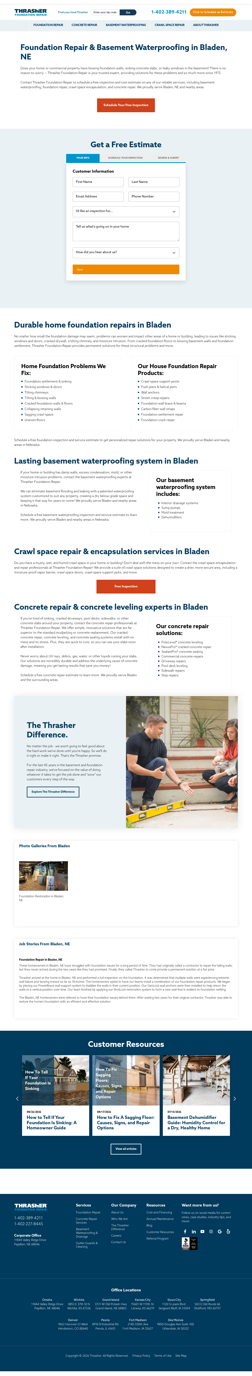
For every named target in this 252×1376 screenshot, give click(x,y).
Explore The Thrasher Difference (53, 792)
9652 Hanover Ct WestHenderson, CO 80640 (73, 1324)
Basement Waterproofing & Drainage (87, 1233)
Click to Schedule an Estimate (213, 12)
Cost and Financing (159, 1212)
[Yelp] (228, 1231)
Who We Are (119, 1219)
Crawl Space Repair (169, 25)
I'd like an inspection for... (94, 211)
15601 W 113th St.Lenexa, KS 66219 (142, 1304)
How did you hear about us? (96, 252)
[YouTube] (202, 1231)
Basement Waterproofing (126, 25)
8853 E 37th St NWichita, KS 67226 (79, 1304)
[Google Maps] (219, 1231)
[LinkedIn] (193, 1231)
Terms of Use (162, 1356)
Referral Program (157, 1238)
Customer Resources (160, 1232)
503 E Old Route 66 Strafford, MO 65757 (207, 1304)
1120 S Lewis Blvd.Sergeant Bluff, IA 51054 (174, 1304)
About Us (117, 1212)
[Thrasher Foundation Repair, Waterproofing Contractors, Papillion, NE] (189, 1250)
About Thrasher (206, 25)
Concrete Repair (84, 25)
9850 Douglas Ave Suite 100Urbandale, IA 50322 (175, 1324)
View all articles (126, 1149)
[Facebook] (185, 1231)
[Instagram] (211, 1231)
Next (80, 269)
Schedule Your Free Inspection (126, 105)
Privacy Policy (141, 1356)
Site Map (181, 1356)
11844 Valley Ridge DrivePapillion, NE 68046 (47, 1304)
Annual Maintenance (160, 1219)
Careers (116, 1235)
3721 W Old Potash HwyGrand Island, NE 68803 (111, 1304)
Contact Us (118, 1242)
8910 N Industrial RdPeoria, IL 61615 (105, 1324)
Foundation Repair (48, 25)
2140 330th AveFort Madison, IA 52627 (138, 1324)
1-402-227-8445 (28, 1224)
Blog (149, 1225)
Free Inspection (126, 586)
